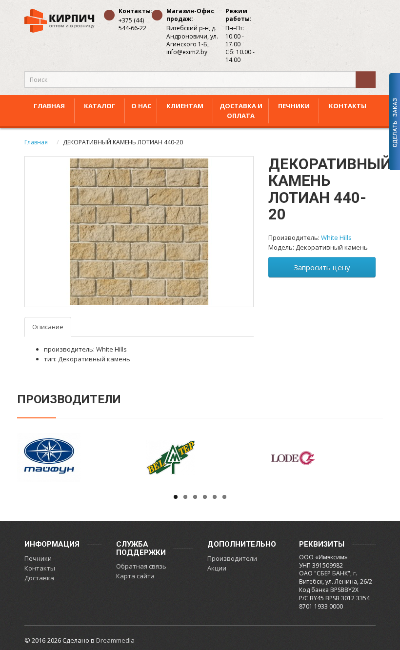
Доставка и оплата (241, 110)
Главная (49, 105)
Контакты (347, 105)
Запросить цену (322, 267)
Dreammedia (115, 640)
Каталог (100, 105)
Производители (232, 558)
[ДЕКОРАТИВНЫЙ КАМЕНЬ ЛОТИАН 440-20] (139, 231)
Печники (294, 105)
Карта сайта (135, 575)
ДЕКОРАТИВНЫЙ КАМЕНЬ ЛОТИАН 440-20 (123, 142)
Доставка (39, 577)
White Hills (336, 237)
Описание (47, 326)
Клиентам (184, 105)
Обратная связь (141, 566)
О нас (141, 105)
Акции (216, 568)
